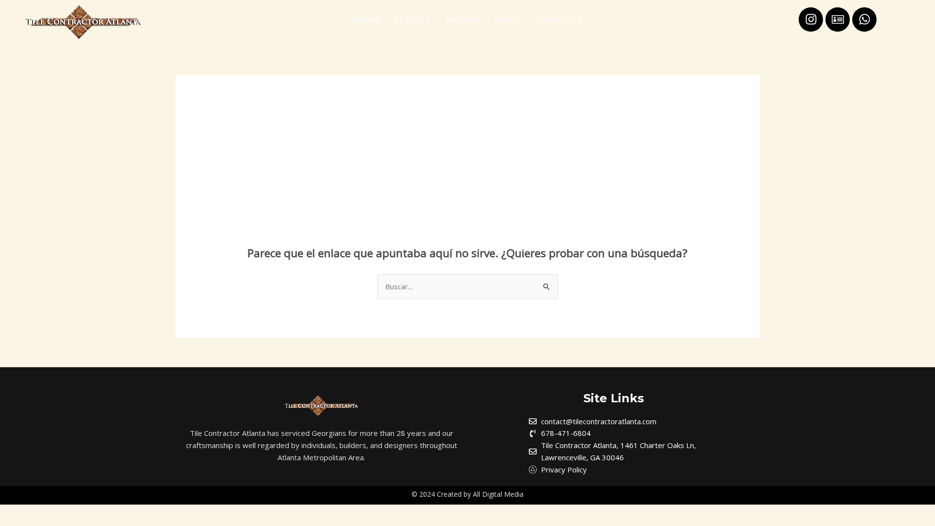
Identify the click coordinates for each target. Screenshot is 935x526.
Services (462, 19)
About (507, 19)
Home (366, 19)
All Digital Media (498, 494)
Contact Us (558, 19)
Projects (411, 19)
